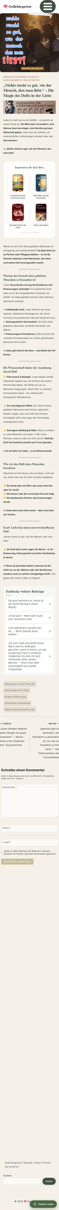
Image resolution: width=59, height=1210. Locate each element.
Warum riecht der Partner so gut (20, 709)
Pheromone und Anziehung (17, 703)
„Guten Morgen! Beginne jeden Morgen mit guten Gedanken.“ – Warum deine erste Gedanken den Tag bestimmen (13, 734)
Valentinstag (32, 80)
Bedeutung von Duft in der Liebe (20, 684)
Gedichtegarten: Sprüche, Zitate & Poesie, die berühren (28, 1164)
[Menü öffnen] (48, 6)
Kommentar (9, 787)
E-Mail (6, 842)
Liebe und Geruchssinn (15, 697)
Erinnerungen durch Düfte (17, 690)
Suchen (7, 1175)
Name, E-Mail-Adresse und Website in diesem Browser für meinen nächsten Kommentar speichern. (30, 852)
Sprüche (8, 77)
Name (6, 827)
